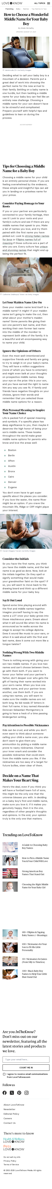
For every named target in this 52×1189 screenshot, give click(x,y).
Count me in (26, 1067)
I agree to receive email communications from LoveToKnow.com (27, 1075)
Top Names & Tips (39, 9)
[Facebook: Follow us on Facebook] (5, 1093)
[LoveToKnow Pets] (14, 1147)
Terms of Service (11, 1164)
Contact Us (10, 1122)
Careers (8, 1118)
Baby (18, 9)
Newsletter (9, 1109)
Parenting (9, 9)
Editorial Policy (11, 1113)
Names (26, 9)
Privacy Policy (10, 1161)
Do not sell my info (12, 1157)
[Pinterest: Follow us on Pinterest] (19, 1093)
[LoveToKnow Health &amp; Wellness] (14, 1139)
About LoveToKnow (14, 1104)
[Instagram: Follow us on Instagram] (26, 1093)
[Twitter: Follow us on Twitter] (12, 1093)
